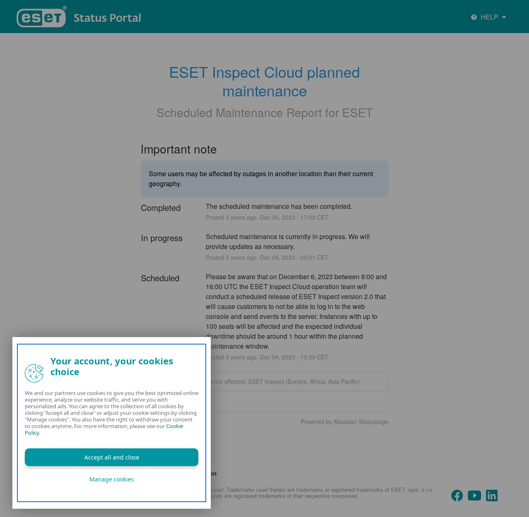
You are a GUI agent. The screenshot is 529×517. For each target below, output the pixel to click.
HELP (489, 17)
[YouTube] (474, 494)
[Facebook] (457, 494)
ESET (357, 112)
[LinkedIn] (491, 494)
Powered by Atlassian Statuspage (344, 421)
